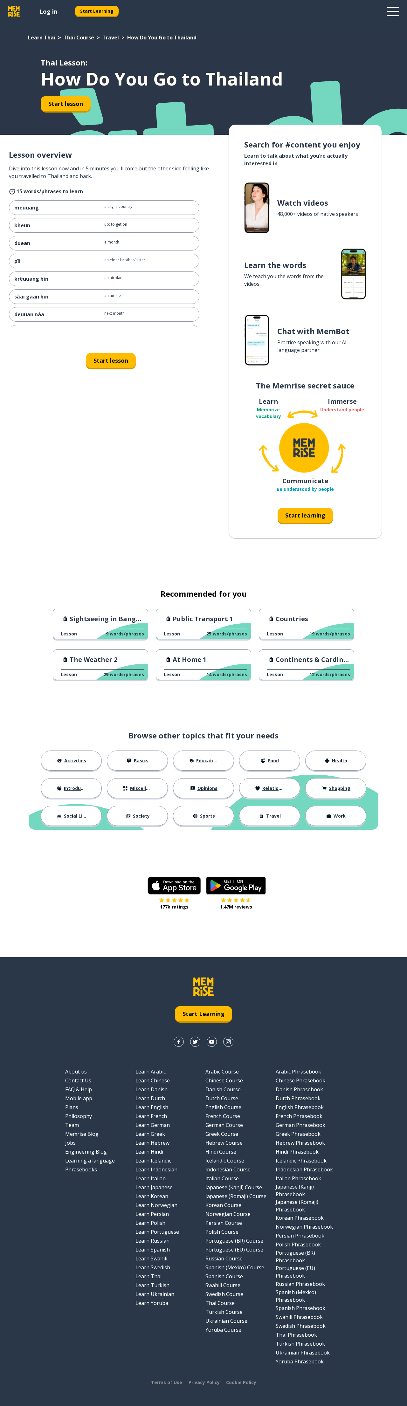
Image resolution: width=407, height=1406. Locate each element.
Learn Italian (150, 1178)
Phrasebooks (81, 1169)
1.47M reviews (236, 907)
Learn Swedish (152, 1267)
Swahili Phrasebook (299, 1316)
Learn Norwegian (156, 1205)
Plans (71, 1107)
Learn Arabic (150, 1071)
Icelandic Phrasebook (301, 1160)
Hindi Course (220, 1151)
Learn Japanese (154, 1187)
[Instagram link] (228, 1042)
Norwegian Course (228, 1214)
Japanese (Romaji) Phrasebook (297, 1205)
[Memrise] (14, 11)
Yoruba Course (223, 1329)
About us (76, 1071)
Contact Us (78, 1080)
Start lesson (65, 103)
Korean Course (223, 1205)
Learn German (152, 1124)
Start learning (305, 515)
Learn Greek (150, 1133)
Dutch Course (221, 1098)
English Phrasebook (300, 1107)
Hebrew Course (224, 1142)
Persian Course (223, 1222)
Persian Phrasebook (300, 1235)
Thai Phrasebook (296, 1334)
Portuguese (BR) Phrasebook (295, 1256)
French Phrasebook (299, 1116)
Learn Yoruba (151, 1303)
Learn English (151, 1107)
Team (72, 1124)
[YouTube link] (212, 1042)
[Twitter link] (195, 1042)
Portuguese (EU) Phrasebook (295, 1272)
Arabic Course (222, 1071)
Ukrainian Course (226, 1320)
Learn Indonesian (156, 1169)
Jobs (70, 1142)
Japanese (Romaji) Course (235, 1196)
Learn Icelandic (153, 1160)
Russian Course (224, 1258)
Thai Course (79, 37)
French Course (222, 1116)
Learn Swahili (151, 1258)
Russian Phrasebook (300, 1283)
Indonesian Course (228, 1169)
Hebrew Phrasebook (300, 1142)
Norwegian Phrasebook (304, 1226)
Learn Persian (152, 1214)
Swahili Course (222, 1285)
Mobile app (78, 1098)
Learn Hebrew (152, 1142)
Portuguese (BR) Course (234, 1240)
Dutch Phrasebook (298, 1098)
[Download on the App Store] (174, 886)
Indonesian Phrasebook (304, 1169)
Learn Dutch (150, 1098)
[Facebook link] (179, 1042)
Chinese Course (224, 1080)
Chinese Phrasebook (300, 1080)
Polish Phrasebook (298, 1244)
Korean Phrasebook (300, 1217)
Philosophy (78, 1116)
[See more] (393, 11)
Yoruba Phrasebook (300, 1361)
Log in (48, 11)
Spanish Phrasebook (300, 1308)
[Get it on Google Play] (236, 886)
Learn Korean (151, 1196)
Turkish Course (224, 1311)
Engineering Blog (86, 1151)
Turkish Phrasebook (300, 1343)
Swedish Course (224, 1294)
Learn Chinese (152, 1080)
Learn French (151, 1116)
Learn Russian (152, 1240)
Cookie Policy (241, 1382)
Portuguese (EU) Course (234, 1249)
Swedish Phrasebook (301, 1325)
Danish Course (223, 1089)
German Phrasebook (300, 1124)
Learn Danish (151, 1089)
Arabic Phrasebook (298, 1071)
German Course (224, 1124)
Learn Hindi (149, 1151)
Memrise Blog (82, 1133)
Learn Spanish (152, 1249)
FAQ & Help (78, 1089)
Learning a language (90, 1160)
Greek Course (221, 1133)
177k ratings (174, 907)
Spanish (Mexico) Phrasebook (296, 1296)
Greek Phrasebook (298, 1133)
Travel (110, 37)
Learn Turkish (152, 1285)
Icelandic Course (224, 1160)
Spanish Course (224, 1276)
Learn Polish (150, 1222)
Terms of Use (166, 1382)
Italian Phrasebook (298, 1178)
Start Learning (97, 11)
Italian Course (222, 1178)
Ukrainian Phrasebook (303, 1352)
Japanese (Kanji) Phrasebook (295, 1190)
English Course (223, 1107)
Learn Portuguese (157, 1231)
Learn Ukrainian (154, 1294)
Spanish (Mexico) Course (234, 1267)
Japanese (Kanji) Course (233, 1187)
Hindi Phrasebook (297, 1151)
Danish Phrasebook (299, 1089)
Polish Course (221, 1231)
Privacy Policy (204, 1382)
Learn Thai (41, 37)
